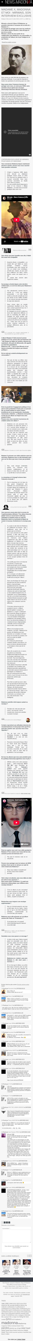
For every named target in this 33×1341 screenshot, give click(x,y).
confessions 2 (11, 1307)
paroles (5, 1328)
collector (4, 1307)
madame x (18, 1319)
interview (27, 1315)
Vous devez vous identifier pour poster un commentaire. (16, 1246)
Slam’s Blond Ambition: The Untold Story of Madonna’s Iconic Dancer (16, 1272)
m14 (13, 1319)
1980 (3, 1303)
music (18, 1326)
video (7, 1334)
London (3, 1319)
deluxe (19, 1312)
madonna (9, 1323)
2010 (14, 1303)
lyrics (9, 1319)
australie (12, 1305)
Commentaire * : (6, 1228)
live (18, 1317)
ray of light (17, 1328)
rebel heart (25, 1328)
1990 (7, 1303)
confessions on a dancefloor (21, 1310)
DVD (22, 1312)
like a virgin (13, 1317)
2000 (11, 1303)
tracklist (26, 1332)
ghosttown (12, 1313)
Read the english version (9, 42)
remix (11, 1332)
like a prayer (5, 1317)
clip (26, 1305)
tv (5, 1334)
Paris (22, 1326)
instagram (21, 1315)
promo (12, 1328)
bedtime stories (19, 1305)
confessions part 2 (7, 1312)
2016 (21, 1303)
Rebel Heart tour (18, 1330)
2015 (18, 1303)
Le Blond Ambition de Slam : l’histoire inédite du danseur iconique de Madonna (6, 1271)
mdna (9, 1326)
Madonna (22, 1323)
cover (14, 1312)
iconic (16, 1315)
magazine (4, 1326)
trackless (20, 1332)
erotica (26, 1312)
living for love (24, 1317)
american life (5, 1305)
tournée (15, 1332)
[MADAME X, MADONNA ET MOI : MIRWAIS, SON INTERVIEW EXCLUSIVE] (16, 249)
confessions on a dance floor (10, 1308)
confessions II (20, 1307)
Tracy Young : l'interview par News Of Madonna (27, 1272)
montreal (13, 1326)
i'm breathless (10, 1315)
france (7, 1313)
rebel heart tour (7, 1330)
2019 (24, 1303)
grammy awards (20, 1313)
